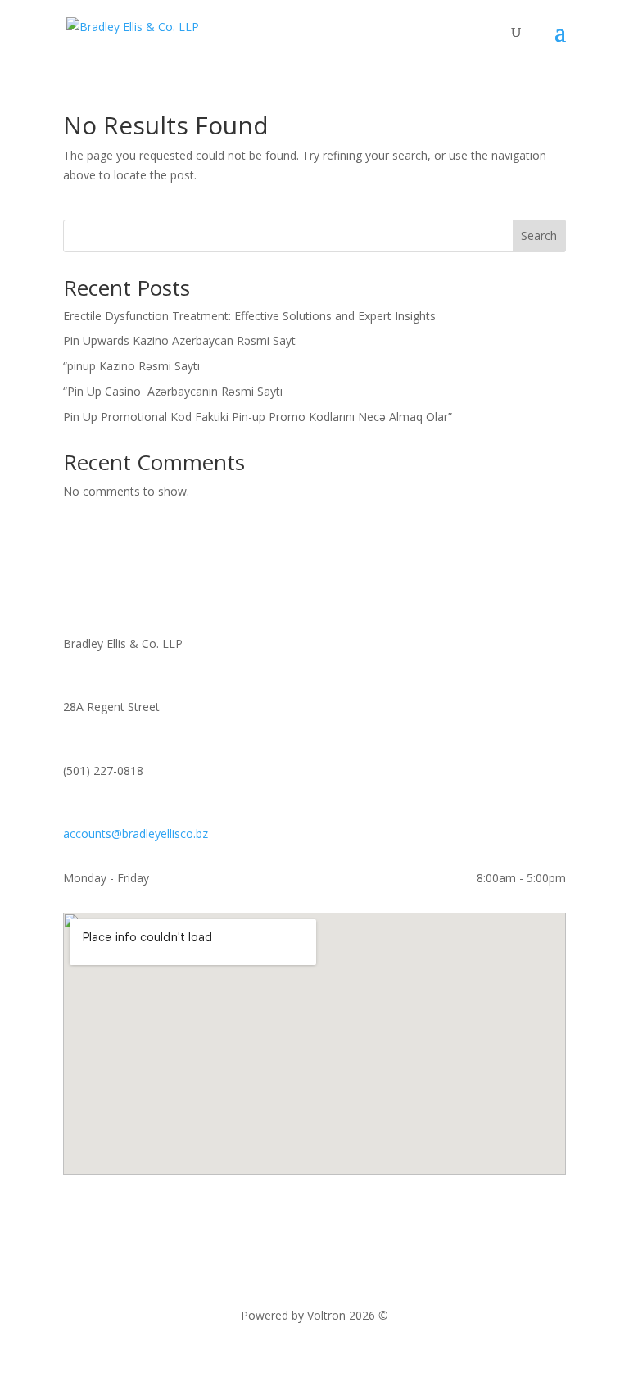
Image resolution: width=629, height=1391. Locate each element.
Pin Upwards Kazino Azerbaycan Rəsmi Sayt (179, 340)
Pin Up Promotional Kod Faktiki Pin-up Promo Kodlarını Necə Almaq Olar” (257, 416)
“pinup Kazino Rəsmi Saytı (131, 366)
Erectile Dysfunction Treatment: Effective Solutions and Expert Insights (249, 316)
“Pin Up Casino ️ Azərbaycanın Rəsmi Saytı (173, 391)
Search (539, 235)
